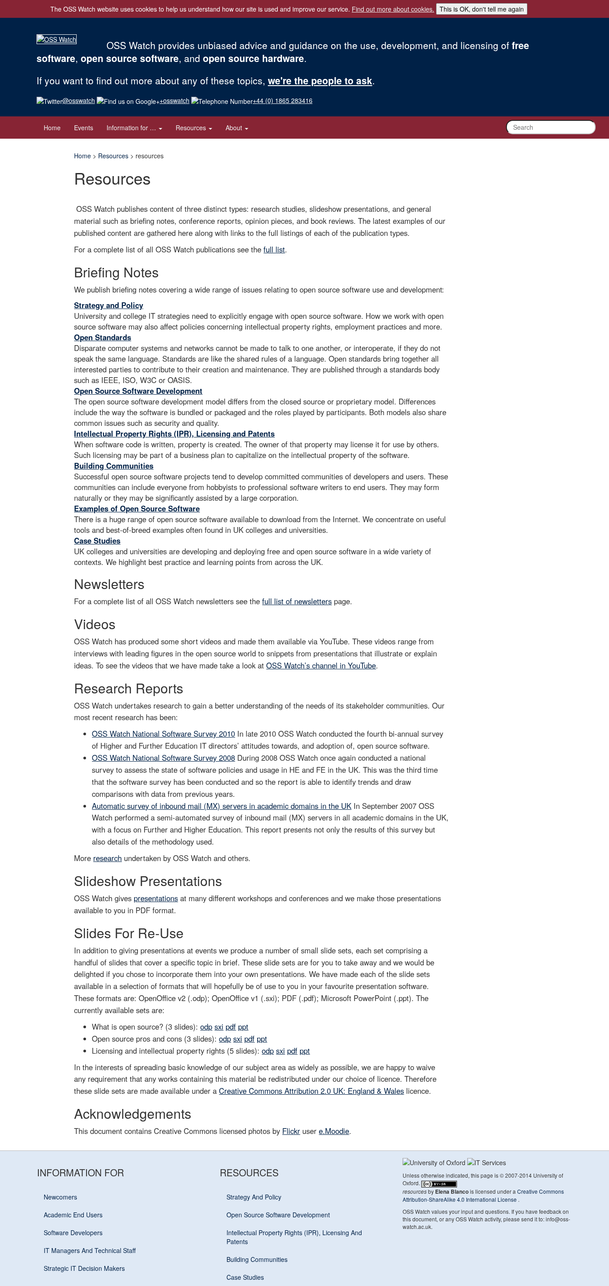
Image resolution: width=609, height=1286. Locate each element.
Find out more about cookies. (393, 8)
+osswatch (174, 100)
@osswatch (78, 100)
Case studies (245, 1277)
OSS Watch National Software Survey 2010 (163, 733)
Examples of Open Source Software (137, 508)
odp (206, 1026)
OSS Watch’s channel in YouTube (321, 665)
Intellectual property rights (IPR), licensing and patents (294, 1237)
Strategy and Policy (108, 305)
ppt (243, 1026)
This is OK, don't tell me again (482, 8)
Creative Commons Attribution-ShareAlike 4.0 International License (483, 1195)
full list (274, 249)
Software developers (73, 1232)
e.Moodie (334, 1130)
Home (52, 127)
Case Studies (97, 540)
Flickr (291, 1130)
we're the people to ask (320, 80)
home (82, 155)
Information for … (132, 127)
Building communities (257, 1259)
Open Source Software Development (138, 390)
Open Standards (102, 337)
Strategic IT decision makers (84, 1268)
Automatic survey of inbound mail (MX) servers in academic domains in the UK (221, 805)
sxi (218, 1026)
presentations (156, 898)
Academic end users (73, 1214)
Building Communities (113, 465)
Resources (192, 127)
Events (83, 127)
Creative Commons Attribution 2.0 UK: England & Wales (311, 1090)
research (107, 858)
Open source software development (278, 1214)
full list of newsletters (297, 601)
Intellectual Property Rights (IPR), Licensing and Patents (174, 433)
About (235, 127)
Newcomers (60, 1196)
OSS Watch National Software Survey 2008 (163, 757)
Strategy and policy (253, 1196)
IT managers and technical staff (90, 1250)
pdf (231, 1026)
